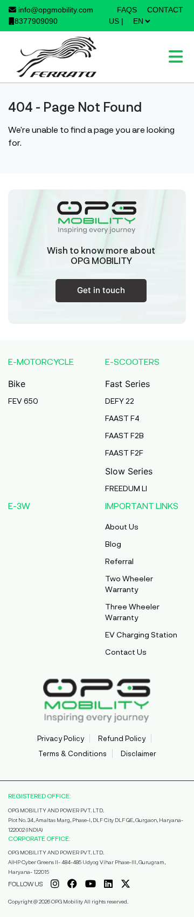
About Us (121, 526)
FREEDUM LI (126, 488)
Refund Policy (122, 738)
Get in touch (101, 290)
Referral (119, 561)
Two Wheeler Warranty (129, 584)
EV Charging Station (141, 634)
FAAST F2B (124, 435)
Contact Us (126, 651)
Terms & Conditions (72, 753)
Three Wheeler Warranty (132, 612)
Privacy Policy (60, 738)
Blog (113, 543)
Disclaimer (138, 753)
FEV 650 (23, 400)
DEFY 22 (119, 400)
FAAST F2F (124, 452)
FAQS (127, 9)
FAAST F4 (122, 418)
